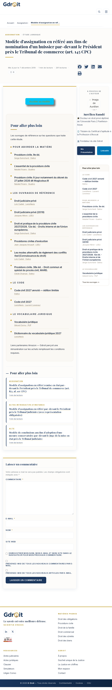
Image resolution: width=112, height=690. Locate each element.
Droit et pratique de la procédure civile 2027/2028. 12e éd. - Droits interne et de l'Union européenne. (92, 254)
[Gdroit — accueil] (11, 4)
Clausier (7, 664)
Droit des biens (65, 640)
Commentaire (14, 480)
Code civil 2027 (89, 189)
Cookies (79, 683)
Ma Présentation (87, 150)
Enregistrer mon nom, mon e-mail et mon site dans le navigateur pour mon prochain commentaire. (40, 554)
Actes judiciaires (11, 656)
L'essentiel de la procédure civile (90, 215)
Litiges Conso (10, 673)
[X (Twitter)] (12, 631)
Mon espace (64, 669)
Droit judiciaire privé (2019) (92, 240)
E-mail (10, 519)
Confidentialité (65, 683)
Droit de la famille (66, 628)
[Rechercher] (99, 12)
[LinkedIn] (6, 631)
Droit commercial (66, 632)
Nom (9, 530)
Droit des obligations (67, 619)
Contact (61, 673)
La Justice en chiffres (68, 664)
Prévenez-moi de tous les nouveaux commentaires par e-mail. (39, 565)
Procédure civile (65, 623)
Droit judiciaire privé (92, 232)
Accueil (10, 23)
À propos (62, 656)
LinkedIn (105, 150)
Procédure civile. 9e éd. (93, 206)
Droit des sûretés (66, 636)
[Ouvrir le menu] (106, 12)
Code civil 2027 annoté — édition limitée (93, 180)
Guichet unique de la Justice (71, 660)
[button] (79, 66)
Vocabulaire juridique (92, 273)
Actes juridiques (11, 660)
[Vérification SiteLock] (8, 640)
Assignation (22, 23)
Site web (11, 542)
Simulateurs (9, 669)
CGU (89, 683)
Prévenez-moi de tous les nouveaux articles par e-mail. (39, 573)
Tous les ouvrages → (90, 282)
